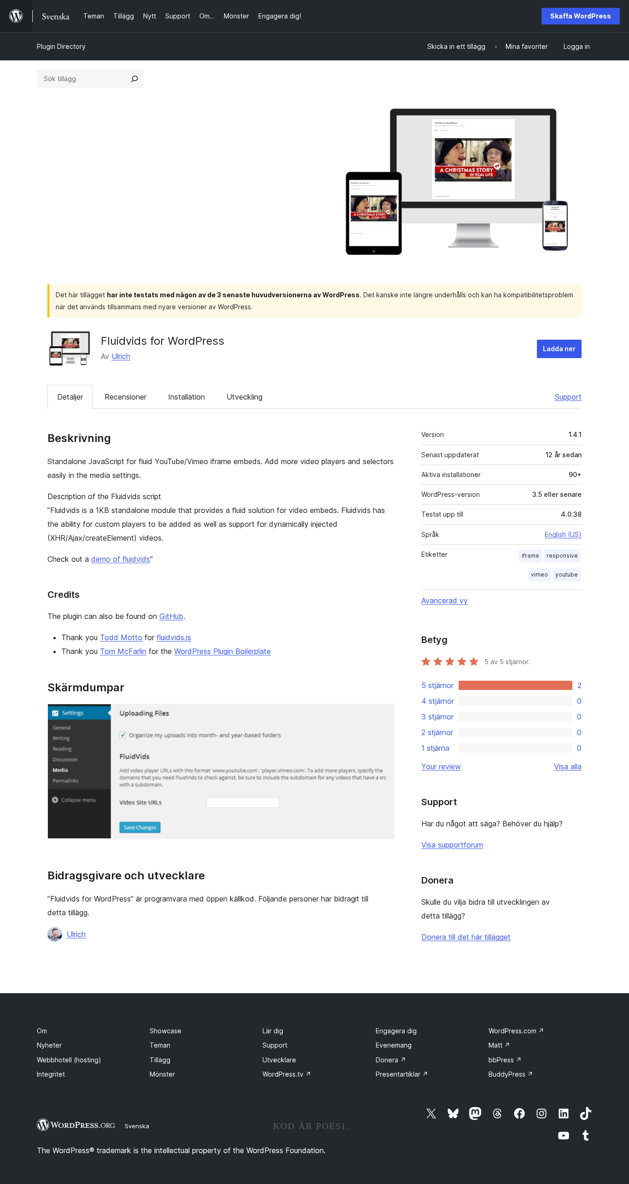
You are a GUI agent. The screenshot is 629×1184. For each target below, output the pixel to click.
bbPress (505, 1060)
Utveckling (244, 396)
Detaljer (70, 396)
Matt (499, 1045)
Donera (391, 1060)
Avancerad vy (444, 600)
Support (568, 396)
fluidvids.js (174, 637)
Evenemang (394, 1045)
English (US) (563, 534)
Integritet (51, 1074)
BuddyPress (511, 1074)
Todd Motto (121, 637)
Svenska (137, 1126)
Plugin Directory (61, 46)
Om (42, 1031)
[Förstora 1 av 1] (382, 716)
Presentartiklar (402, 1074)
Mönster (162, 1074)
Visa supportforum (452, 844)
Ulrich (120, 356)
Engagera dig (396, 1031)
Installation (186, 396)
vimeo (539, 574)
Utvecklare (279, 1060)
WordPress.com (516, 1031)
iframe (530, 555)
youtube (566, 574)
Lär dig (272, 1031)
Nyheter (49, 1045)
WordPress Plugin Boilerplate (222, 651)
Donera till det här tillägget (466, 937)
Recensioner (125, 396)
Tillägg (160, 1060)
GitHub (171, 616)
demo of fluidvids (120, 559)
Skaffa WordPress (580, 16)
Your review (441, 766)
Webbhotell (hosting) (69, 1060)
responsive (562, 555)
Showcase (165, 1031)
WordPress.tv (286, 1074)
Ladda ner (559, 349)
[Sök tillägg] (134, 79)
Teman (160, 1045)
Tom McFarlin (123, 651)
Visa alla (568, 766)
